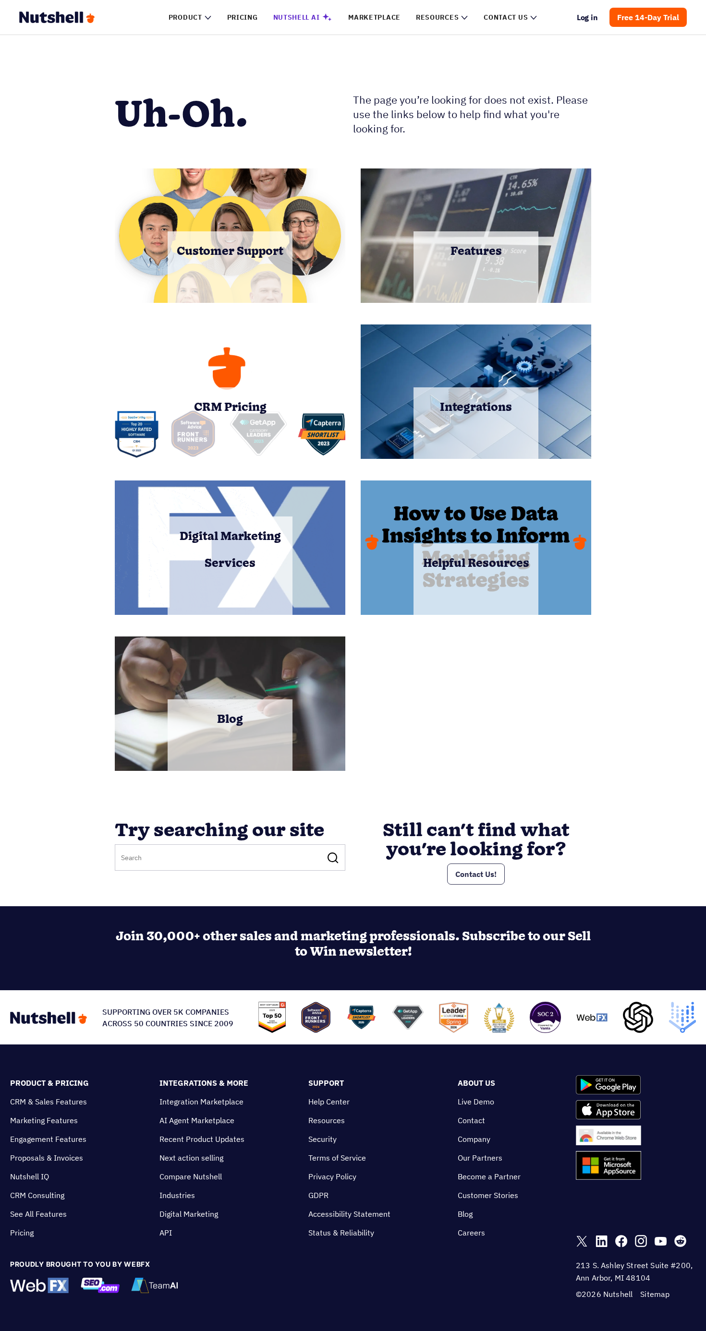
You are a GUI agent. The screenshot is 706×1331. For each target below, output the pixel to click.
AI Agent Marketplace (196, 1120)
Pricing (22, 1232)
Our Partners (480, 1158)
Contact (471, 1120)
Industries (177, 1195)
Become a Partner (489, 1176)
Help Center (329, 1101)
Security (322, 1139)
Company (474, 1139)
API (165, 1232)
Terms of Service (337, 1158)
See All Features (38, 1214)
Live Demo (476, 1101)
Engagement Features (48, 1139)
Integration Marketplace (201, 1101)
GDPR (318, 1195)
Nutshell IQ (29, 1176)
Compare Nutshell (190, 1176)
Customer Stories (488, 1195)
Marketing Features (44, 1120)
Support (326, 1083)
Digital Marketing (188, 1214)
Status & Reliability (341, 1232)
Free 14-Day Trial (648, 17)
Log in (587, 17)
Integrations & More (203, 1083)
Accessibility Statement (349, 1214)
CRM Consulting (37, 1195)
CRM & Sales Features (48, 1101)
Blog (465, 1214)
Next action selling (191, 1158)
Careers (471, 1232)
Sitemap (654, 1294)
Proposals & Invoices (46, 1158)
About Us (476, 1083)
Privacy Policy (332, 1176)
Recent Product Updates (201, 1139)
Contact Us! (476, 874)
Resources (326, 1120)
